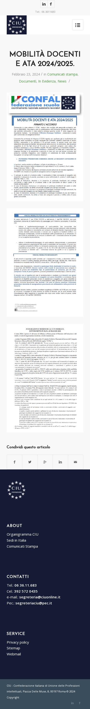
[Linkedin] (44, 4)
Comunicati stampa (62, 74)
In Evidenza (47, 81)
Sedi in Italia (16, 540)
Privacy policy (18, 642)
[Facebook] (51, 4)
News (62, 81)
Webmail (14, 654)
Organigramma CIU (22, 534)
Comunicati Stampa (22, 546)
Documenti (27, 81)
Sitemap (13, 648)
